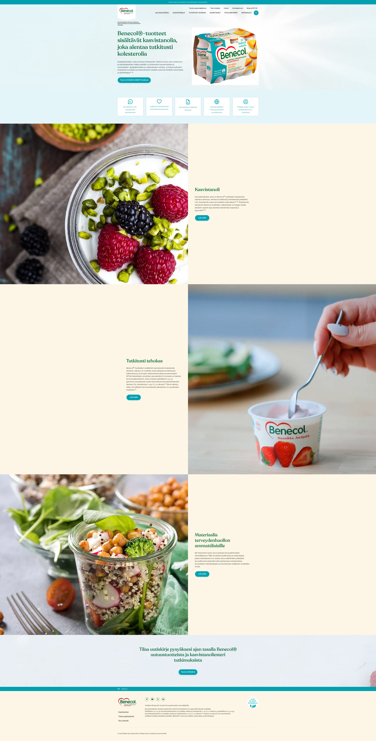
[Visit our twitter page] (158, 699)
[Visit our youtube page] (152, 699)
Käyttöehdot (123, 712)
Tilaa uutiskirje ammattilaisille (134, 80)
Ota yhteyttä (123, 721)
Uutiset (226, 8)
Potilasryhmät (231, 13)
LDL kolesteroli (162, 13)
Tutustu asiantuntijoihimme (197, 8)
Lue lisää (202, 218)
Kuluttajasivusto (237, 8)
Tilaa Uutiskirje (215, 8)
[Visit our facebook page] (147, 699)
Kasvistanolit (179, 13)
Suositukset (215, 13)
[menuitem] (198, 8)
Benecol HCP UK (252, 8)
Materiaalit (246, 13)
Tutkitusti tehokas (197, 13)
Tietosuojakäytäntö (126, 716)
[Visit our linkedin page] (163, 699)
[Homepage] (126, 11)
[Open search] (256, 12)
